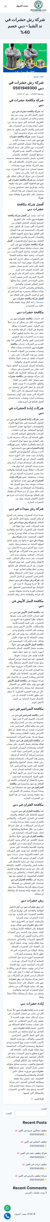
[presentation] (25, 57)
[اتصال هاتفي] (7, 1216)
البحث (44, 1108)
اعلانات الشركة (38, 77)
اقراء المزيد (37, 1099)
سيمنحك (40, 302)
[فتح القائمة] (5, 6)
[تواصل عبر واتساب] (7, 1208)
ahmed (34, 94)
